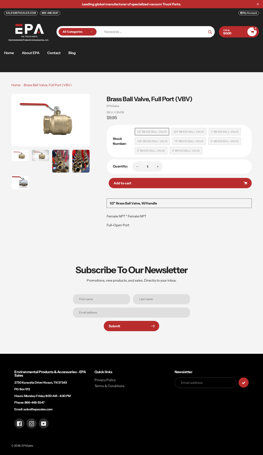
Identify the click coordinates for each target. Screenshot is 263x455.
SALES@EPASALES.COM (21, 12)
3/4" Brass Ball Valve (189, 131)
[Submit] (244, 382)
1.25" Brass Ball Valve (152, 141)
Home (16, 85)
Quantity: (120, 166)
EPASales (113, 106)
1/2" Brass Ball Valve (152, 131)
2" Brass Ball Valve (225, 141)
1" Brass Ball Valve (225, 131)
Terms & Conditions (110, 386)
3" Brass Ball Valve (151, 150)
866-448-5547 (50, 12)
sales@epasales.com (38, 409)
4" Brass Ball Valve (186, 150)
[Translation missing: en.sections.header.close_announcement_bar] (258, 4)
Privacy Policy (105, 380)
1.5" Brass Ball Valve (189, 141)
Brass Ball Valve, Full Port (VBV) (48, 85)
